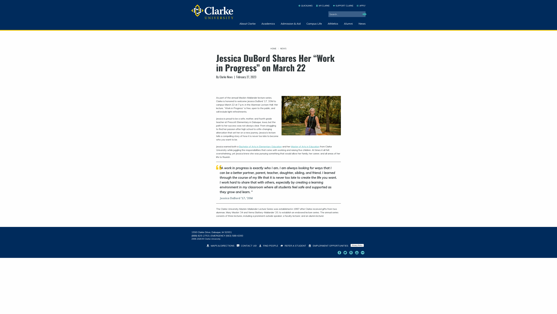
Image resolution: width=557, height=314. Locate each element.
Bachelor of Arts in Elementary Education (260, 146)
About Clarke (247, 23)
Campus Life (314, 23)
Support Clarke (344, 6)
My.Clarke (324, 6)
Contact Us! (248, 245)
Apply (362, 6)
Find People (270, 245)
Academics (268, 23)
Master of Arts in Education (305, 146)
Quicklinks (307, 6)
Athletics (333, 23)
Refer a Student (295, 245)
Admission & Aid (291, 23)
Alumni (348, 23)
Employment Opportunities (330, 245)
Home (273, 49)
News (362, 23)
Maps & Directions (222, 245)
